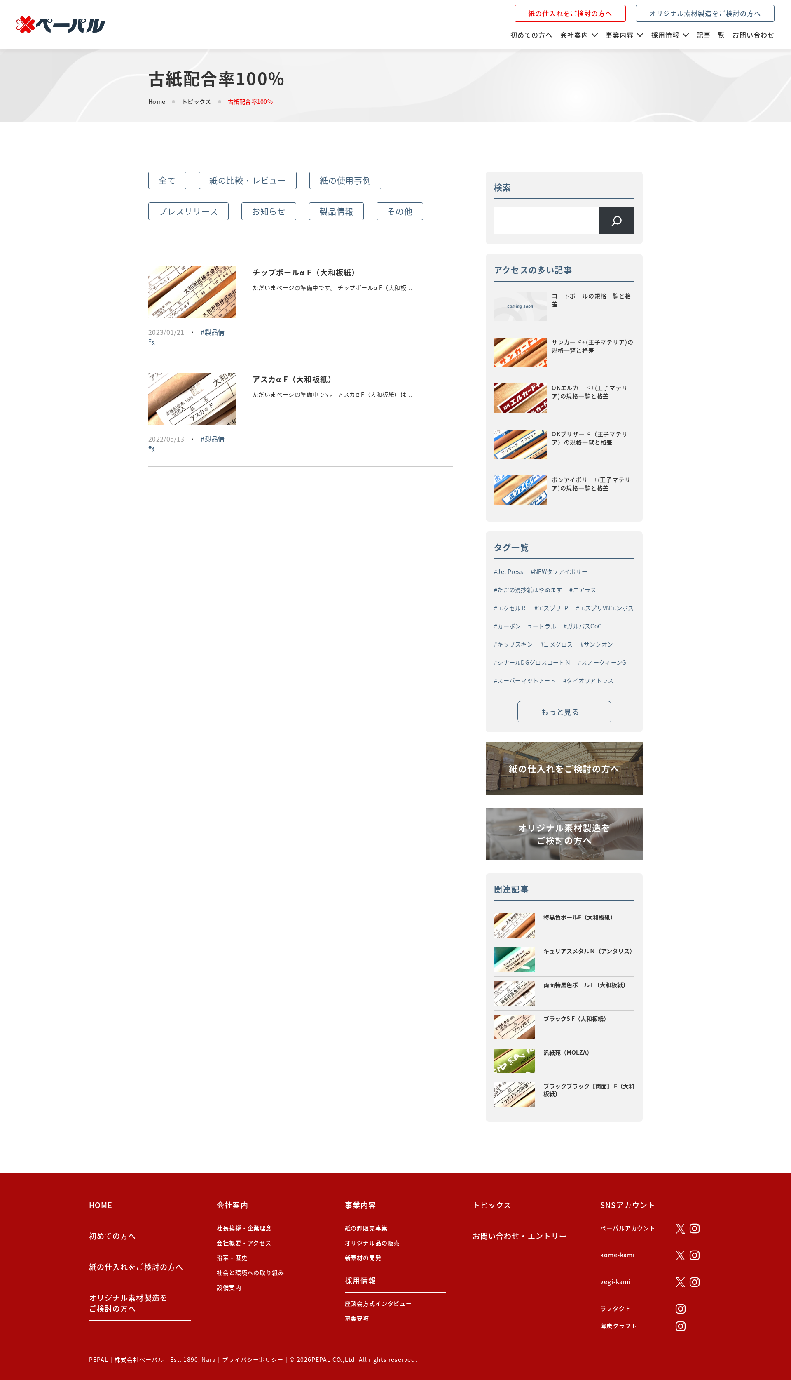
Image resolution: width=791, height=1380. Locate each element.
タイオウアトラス (589, 680)
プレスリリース (188, 211)
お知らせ (269, 211)
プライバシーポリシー (252, 1359)
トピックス (196, 101)
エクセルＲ (512, 608)
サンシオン (598, 644)
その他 (399, 211)
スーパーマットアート (526, 680)
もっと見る (564, 711)
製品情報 (336, 211)
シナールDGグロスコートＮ (534, 662)
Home (156, 101)
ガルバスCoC (584, 626)
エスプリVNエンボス (606, 608)
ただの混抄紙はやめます (529, 589)
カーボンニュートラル (526, 626)
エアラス (584, 589)
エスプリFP (553, 608)
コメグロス (558, 644)
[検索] (616, 220)
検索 (502, 187)
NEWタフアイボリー (560, 571)
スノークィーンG (603, 662)
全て (167, 180)
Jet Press (510, 571)
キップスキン (515, 644)
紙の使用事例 (345, 180)
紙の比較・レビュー (247, 180)
